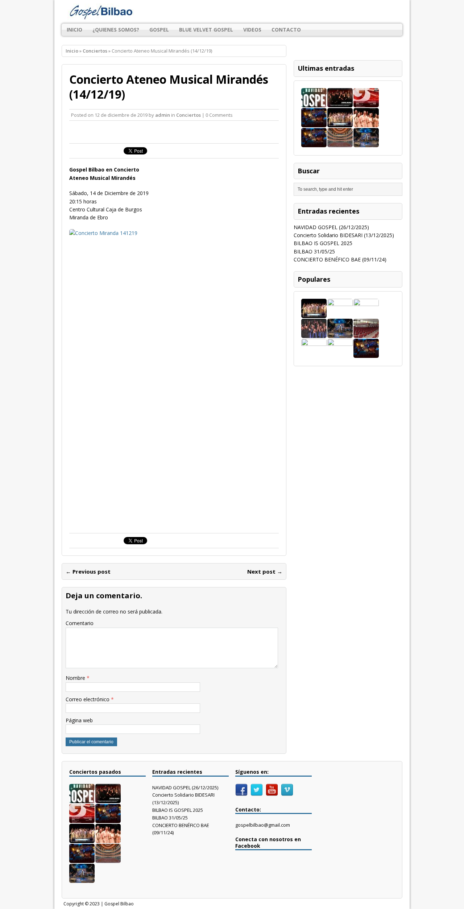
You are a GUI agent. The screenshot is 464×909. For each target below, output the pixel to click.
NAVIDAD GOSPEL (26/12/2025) (331, 227)
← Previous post (88, 571)
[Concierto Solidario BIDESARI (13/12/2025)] (340, 102)
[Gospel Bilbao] (232, 12)
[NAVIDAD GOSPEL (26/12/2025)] (314, 102)
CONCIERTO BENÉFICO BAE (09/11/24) (340, 259)
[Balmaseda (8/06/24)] (314, 142)
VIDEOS (252, 29)
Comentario (80, 623)
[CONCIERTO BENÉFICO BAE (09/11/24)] (340, 122)
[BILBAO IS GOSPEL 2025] (366, 102)
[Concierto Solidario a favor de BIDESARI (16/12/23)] (314, 333)
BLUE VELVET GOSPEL (206, 29)
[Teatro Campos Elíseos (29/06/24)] (340, 142)
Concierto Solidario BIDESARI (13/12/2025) (344, 235)
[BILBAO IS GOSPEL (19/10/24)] (366, 122)
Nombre (76, 677)
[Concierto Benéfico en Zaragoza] (366, 333)
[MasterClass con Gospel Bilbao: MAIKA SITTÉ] (366, 313)
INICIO (74, 29)
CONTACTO (286, 29)
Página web (79, 720)
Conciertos (188, 115)
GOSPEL (159, 29)
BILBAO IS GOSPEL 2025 (323, 243)
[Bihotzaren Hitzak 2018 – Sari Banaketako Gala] (340, 353)
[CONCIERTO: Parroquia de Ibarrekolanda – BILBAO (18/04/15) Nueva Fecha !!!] (314, 353)
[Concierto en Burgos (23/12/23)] (366, 142)
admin (162, 115)
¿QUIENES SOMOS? (115, 29)
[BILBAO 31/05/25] (314, 122)
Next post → (264, 571)
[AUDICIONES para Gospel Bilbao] (340, 313)
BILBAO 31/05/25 (314, 251)
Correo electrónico (88, 699)
